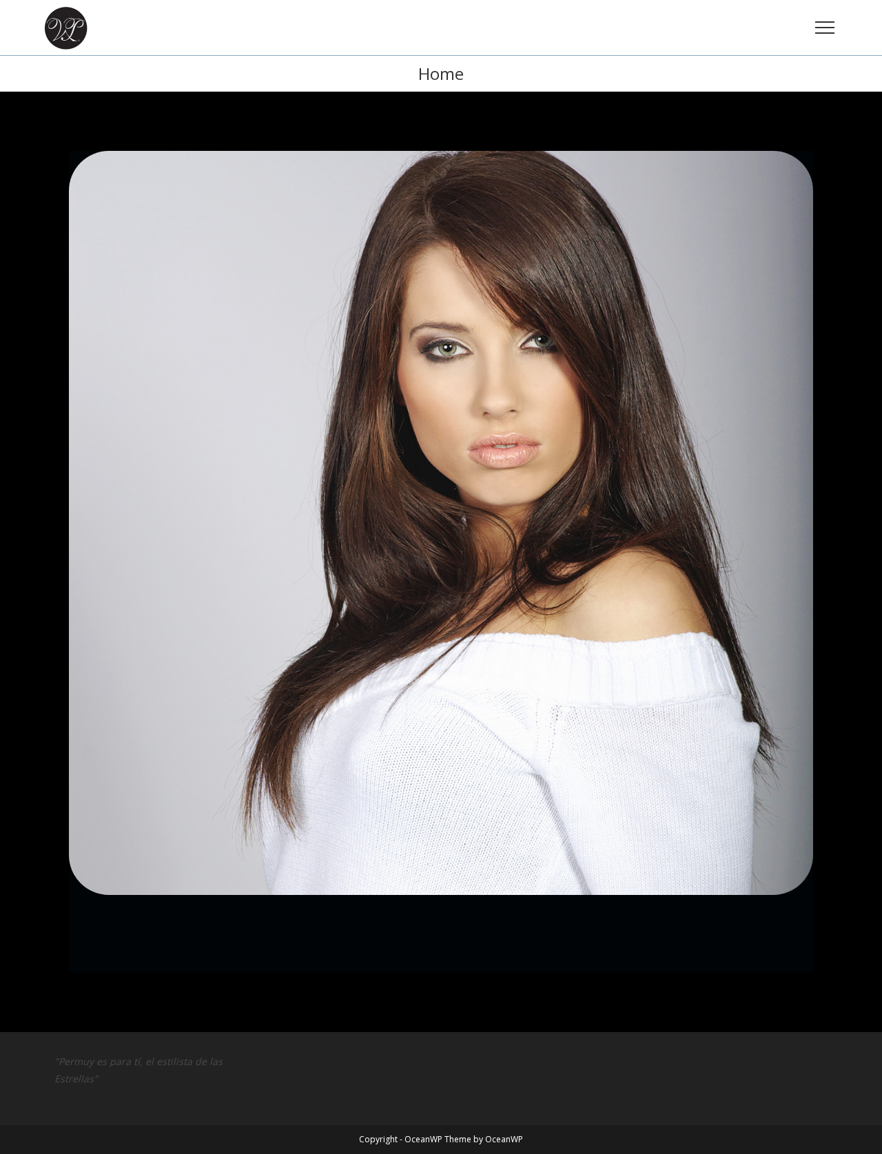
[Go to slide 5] (369, 985)
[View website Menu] (825, 28)
